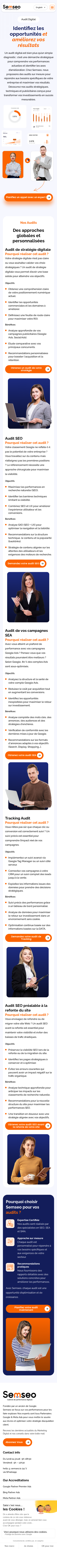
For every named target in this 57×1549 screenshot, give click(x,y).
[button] (52, 7)
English (39, 7)
